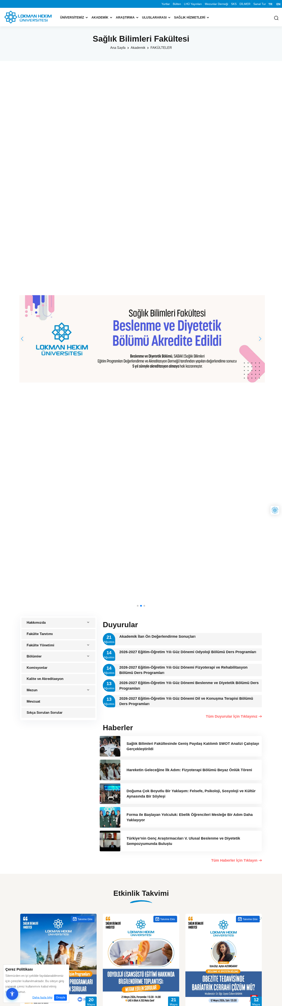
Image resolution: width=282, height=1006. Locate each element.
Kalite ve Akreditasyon (45, 679)
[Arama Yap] (276, 18)
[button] (22, 338)
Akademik (99, 17)
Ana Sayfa (118, 47)
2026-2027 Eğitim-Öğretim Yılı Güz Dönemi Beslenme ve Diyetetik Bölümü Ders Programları (189, 685)
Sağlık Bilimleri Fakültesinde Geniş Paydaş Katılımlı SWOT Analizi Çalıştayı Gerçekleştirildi (193, 746)
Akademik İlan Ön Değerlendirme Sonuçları (157, 636)
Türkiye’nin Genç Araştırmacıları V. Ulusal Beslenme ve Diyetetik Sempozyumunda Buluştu (183, 841)
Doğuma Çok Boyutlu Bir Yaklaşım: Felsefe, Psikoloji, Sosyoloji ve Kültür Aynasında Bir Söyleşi (191, 793)
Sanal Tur (259, 4)
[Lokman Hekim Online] (275, 510)
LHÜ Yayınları (193, 4)
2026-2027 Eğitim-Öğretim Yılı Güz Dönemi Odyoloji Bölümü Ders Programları (187, 652)
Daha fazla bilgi (42, 997)
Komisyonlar (37, 668)
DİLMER (244, 4)
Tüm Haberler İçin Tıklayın (234, 860)
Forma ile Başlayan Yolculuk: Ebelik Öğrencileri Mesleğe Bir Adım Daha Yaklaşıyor (190, 817)
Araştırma (125, 17)
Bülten (177, 4)
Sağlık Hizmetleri (189, 17)
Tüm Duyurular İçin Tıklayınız (231, 716)
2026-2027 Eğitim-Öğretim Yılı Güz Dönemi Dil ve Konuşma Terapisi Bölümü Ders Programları (186, 701)
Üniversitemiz (72, 17)
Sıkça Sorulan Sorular (45, 713)
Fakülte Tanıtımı (40, 634)
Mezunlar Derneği (216, 4)
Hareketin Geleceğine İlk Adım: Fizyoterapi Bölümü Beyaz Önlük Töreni (189, 770)
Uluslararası (154, 17)
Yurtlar (165, 4)
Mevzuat (33, 701)
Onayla (60, 997)
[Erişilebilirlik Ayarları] (12, 994)
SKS (234, 4)
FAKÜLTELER (161, 47)
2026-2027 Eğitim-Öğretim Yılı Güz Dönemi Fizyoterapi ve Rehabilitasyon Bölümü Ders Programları (183, 670)
